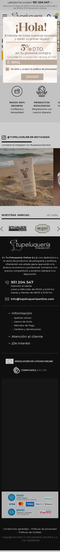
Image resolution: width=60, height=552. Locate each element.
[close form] (56, 17)
